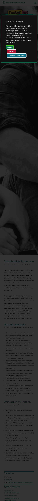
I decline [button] (11, 51)
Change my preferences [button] (17, 55)
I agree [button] (9, 47)
